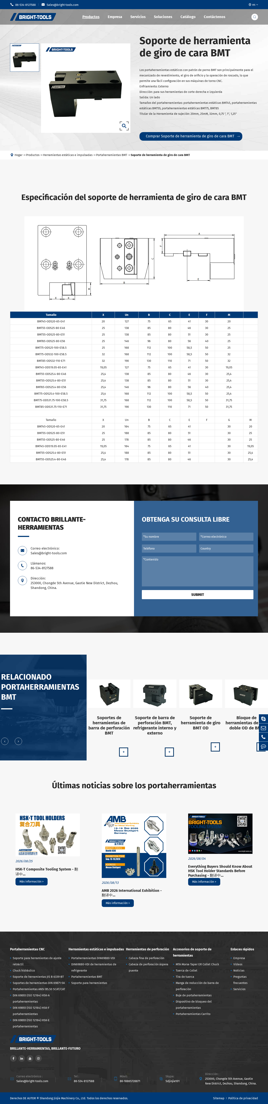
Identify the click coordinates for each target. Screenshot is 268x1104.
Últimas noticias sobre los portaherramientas (134, 785)
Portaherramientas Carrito (193, 1014)
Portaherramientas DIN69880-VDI (93, 958)
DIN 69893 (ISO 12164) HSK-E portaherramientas (31, 1023)
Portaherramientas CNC (27, 949)
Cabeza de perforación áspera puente (148, 967)
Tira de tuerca (185, 976)
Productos (91, 17)
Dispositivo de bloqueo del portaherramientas (194, 1004)
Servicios (138, 17)
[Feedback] (263, 746)
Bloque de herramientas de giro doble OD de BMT (246, 723)
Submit (197, 594)
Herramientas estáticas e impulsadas (67, 155)
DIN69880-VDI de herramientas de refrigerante (93, 967)
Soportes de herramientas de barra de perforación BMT (109, 725)
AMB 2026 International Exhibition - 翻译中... (132, 892)
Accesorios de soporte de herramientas (192, 952)
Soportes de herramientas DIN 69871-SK (39, 983)
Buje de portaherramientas (193, 995)
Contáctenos (214, 17)
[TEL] (263, 737)
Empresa (115, 17)
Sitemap (218, 1098)
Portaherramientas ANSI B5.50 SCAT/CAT (39, 989)
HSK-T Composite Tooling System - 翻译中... (46, 871)
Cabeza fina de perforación (146, 958)
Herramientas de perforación (147, 949)
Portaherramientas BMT (111, 155)
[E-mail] (263, 727)
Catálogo (188, 17)
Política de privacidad (243, 1098)
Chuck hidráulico (24, 970)
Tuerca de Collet (186, 970)
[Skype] (263, 718)
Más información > (32, 881)
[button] (4, 741)
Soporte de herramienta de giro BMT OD (200, 723)
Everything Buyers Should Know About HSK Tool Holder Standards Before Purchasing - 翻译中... (220, 871)
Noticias (238, 970)
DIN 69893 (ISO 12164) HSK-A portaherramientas (31, 998)
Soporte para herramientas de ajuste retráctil (37, 961)
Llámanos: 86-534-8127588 (42, 565)
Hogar (18, 155)
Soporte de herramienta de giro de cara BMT (160, 155)
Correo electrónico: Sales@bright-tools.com (49, 550)
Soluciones (163, 17)
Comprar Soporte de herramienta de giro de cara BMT (193, 136)
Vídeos (237, 964)
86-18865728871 (130, 1081)
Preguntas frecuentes (240, 980)
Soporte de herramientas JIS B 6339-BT (38, 976)
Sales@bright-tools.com (60, 5)
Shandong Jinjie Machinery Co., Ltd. (63, 1098)
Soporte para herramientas (89, 983)
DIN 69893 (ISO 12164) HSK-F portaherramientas (31, 1011)
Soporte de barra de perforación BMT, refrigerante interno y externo (154, 725)
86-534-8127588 (23, 5)
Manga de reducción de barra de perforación (197, 986)
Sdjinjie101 (173, 1081)
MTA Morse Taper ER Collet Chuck (197, 964)
